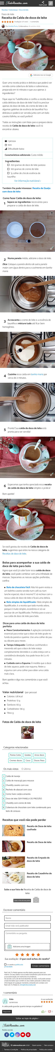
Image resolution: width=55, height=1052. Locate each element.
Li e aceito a (13, 966)
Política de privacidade (29, 1050)
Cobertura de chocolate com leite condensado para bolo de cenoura (28, 809)
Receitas (5, 10)
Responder (7, 1011)
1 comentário (34, 22)
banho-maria (37, 374)
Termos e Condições (11, 1050)
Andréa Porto (13, 26)
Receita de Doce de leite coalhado (39, 828)
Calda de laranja (13, 776)
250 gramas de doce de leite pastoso (27, 165)
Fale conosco (48, 1045)
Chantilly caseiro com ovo (17, 785)
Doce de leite (23, 10)
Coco (28, 760)
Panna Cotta (15, 755)
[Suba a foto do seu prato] (36, 900)
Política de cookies (45, 1050)
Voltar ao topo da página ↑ (27, 1018)
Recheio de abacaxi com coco (19, 789)
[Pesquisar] (51, 3)
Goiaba (28, 755)
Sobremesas (13, 10)
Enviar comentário (40, 966)
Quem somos (36, 1045)
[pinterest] (28, 1034)
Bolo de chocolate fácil (18, 587)
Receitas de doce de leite (14, 554)
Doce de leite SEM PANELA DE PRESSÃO (24, 798)
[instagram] (17, 1034)
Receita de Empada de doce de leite (38, 859)
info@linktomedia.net (27, 985)
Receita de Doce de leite (39, 842)
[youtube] (22, 1034)
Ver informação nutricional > (27, 181)
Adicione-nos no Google (42, 75)
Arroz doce (39, 755)
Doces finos (39, 760)
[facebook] (6, 1034)
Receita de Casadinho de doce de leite (39, 875)
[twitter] (12, 1034)
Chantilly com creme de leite (18, 803)
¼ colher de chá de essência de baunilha (23, 175)
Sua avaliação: (11, 959)
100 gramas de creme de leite (24, 169)
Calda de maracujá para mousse (20, 781)
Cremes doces (16, 760)
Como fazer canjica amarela (18, 794)
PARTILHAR (43, 5)
